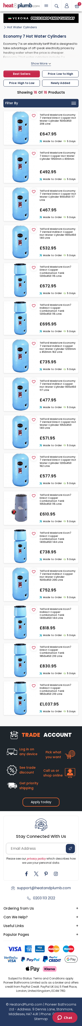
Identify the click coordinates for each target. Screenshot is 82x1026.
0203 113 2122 (44, 898)
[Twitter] (36, 873)
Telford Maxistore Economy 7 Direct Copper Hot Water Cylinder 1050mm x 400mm (57, 155)
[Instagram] (55, 873)
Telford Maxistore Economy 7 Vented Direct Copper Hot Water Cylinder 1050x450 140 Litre (58, 424)
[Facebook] (26, 873)
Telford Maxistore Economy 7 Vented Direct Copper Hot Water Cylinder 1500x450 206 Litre (58, 119)
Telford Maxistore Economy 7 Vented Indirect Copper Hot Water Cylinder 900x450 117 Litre (58, 385)
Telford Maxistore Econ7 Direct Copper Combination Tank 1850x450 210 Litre (55, 651)
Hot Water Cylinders (22, 27)
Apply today (41, 801)
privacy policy (36, 859)
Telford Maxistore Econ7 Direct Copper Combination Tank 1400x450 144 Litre (55, 537)
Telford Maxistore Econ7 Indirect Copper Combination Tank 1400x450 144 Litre (55, 614)
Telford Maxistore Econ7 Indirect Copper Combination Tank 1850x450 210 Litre (55, 690)
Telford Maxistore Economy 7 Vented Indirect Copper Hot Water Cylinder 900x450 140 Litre (58, 233)
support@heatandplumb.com (44, 888)
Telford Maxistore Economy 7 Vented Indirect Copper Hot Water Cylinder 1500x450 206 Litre (57, 575)
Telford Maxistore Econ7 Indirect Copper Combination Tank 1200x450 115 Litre (55, 309)
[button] (66, 5)
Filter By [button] (11, 103)
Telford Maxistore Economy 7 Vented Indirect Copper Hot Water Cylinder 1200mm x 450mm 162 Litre (58, 347)
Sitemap (41, 1019)
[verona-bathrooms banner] (41, 18)
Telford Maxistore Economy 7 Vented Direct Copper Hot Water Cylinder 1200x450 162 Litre (58, 461)
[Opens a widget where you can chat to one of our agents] (64, 1018)
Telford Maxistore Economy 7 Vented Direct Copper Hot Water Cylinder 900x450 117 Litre (58, 195)
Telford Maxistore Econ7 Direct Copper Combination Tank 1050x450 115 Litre (55, 499)
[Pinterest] (46, 873)
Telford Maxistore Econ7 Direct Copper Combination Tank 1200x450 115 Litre (55, 271)
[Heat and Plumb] (21, 5)
